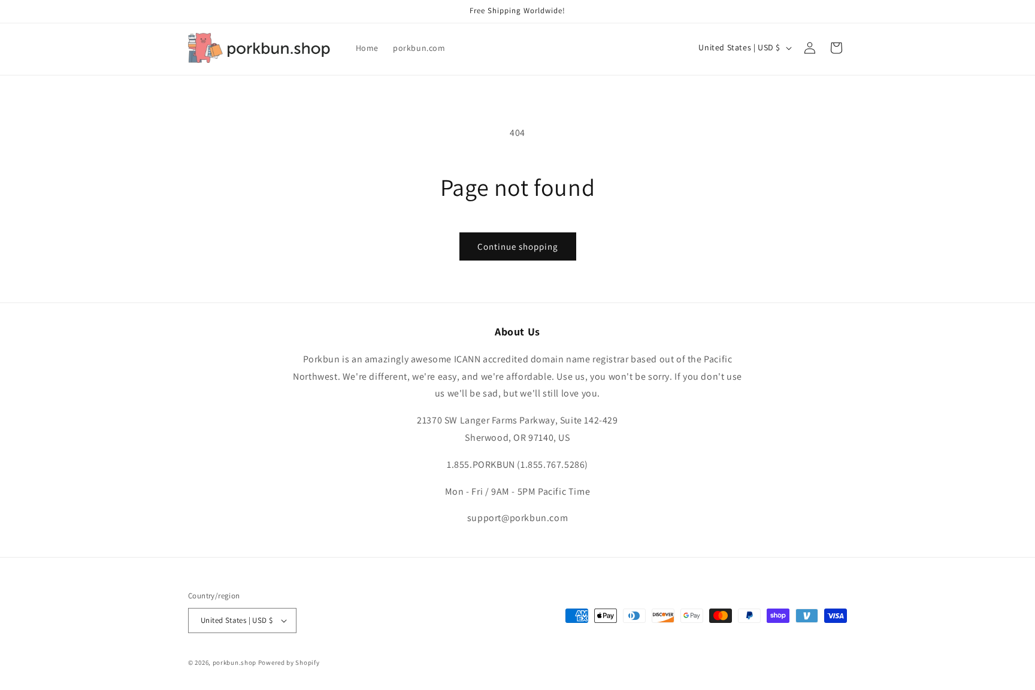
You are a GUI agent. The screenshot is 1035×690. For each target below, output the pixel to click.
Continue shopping (517, 246)
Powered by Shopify (289, 662)
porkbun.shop (234, 662)
